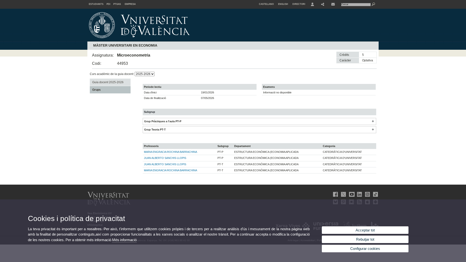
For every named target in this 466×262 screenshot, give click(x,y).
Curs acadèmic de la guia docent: (112, 74)
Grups (96, 89)
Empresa (130, 4)
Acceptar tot (365, 230)
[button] (372, 121)
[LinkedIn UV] (359, 194)
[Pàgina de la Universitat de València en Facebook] (335, 194)
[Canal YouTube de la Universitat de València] (351, 194)
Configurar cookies (365, 248)
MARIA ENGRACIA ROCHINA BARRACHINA (170, 151)
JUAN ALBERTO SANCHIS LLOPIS (165, 157)
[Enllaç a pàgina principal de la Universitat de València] (180, 39)
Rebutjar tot (365, 239)
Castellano (266, 4)
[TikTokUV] (375, 194)
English (283, 4)
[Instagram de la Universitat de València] (367, 194)
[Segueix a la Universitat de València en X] (343, 194)
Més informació (124, 240)
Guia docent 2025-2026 (108, 82)
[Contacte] (333, 4)
